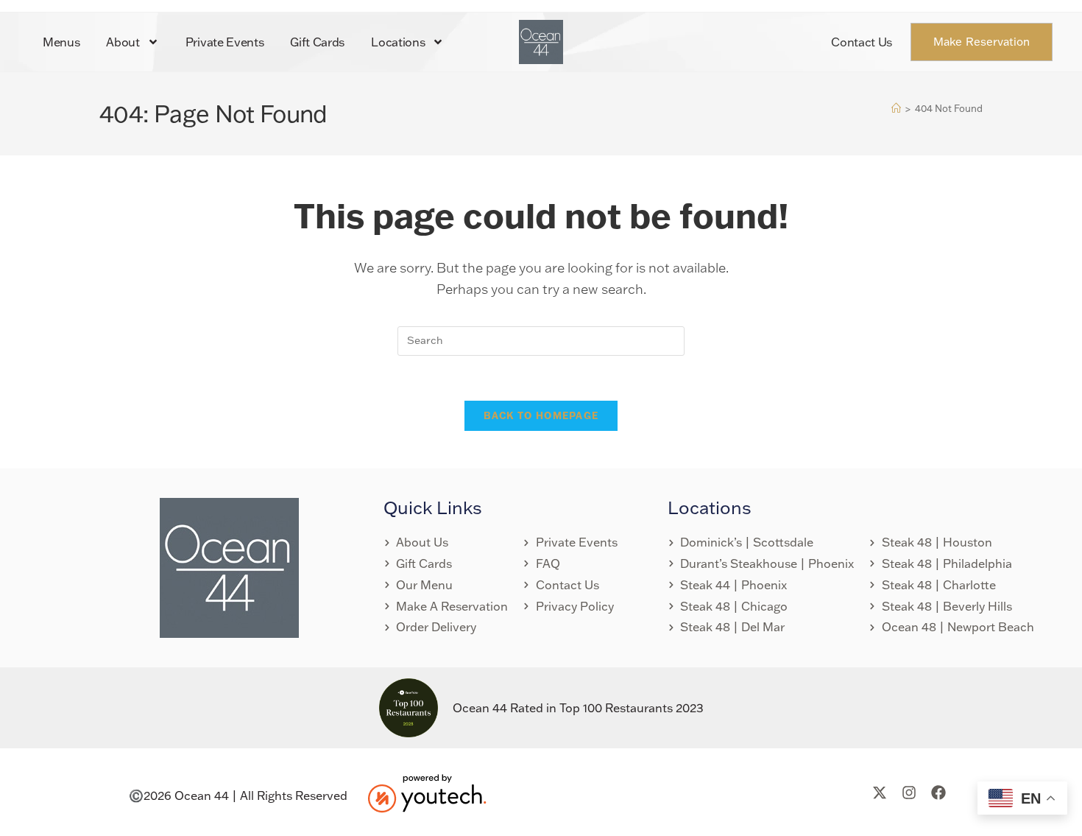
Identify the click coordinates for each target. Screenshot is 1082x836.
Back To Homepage (541, 415)
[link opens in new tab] (427, 792)
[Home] (896, 108)
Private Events (224, 42)
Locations (398, 42)
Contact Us (861, 42)
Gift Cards (317, 42)
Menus (61, 42)
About (122, 42)
